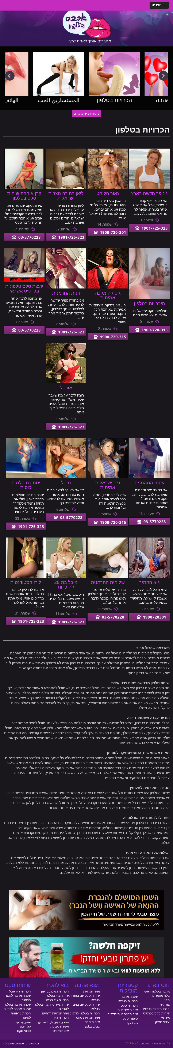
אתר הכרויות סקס (88, 1018)
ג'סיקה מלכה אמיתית (107, 295)
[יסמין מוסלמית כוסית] (26, 477)
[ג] (149, 188)
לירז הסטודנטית (25, 582)
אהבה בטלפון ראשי (157, 991)
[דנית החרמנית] (66, 287)
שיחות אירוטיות (128, 1010)
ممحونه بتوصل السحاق (53, 1022)
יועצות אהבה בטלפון (17, 1004)
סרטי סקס (24, 1031)
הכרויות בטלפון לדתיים (84, 1013)
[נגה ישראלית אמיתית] (108, 477)
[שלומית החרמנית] (108, 577)
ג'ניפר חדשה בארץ (149, 193)
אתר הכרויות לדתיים (55, 1013)
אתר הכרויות (91, 991)
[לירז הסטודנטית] (26, 577)
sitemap (25, 1026)
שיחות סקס (92, 1022)
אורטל (66, 388)
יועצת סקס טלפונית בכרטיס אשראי (24, 288)
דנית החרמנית (66, 293)
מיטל (66, 483)
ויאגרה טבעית (59, 1026)
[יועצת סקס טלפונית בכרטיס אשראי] (24, 281)
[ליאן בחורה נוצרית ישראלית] (66, 188)
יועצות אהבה (142, 100)
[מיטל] (66, 477)
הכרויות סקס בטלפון (156, 1009)
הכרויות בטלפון (86, 100)
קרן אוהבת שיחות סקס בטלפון (24, 196)
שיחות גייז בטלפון (57, 996)
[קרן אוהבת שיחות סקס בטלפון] (24, 188)
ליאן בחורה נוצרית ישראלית (66, 196)
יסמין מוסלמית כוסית (25, 485)
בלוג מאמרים (161, 996)
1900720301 (154, 617)
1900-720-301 (113, 232)
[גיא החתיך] (149, 577)
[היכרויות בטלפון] (149, 298)
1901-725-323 (155, 228)
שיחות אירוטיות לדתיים (122, 1014)
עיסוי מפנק (162, 1022)
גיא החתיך (149, 582)
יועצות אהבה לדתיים (17, 1009)
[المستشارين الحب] (31, 74)
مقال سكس (92, 1026)
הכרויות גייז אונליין (19, 991)
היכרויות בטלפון (149, 304)
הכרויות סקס (129, 1005)
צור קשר (164, 1004)
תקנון (166, 1000)
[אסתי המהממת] (149, 477)
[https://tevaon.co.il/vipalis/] (86, 976)
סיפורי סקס (130, 1019)
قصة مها (132, 1023)
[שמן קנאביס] (86, 929)
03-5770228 (29, 237)
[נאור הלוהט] (108, 188)
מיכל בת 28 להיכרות (66, 585)
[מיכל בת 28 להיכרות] (66, 577)
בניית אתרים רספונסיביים (25, 1043)
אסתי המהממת (149, 483)
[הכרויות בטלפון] (86, 74)
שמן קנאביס (61, 1031)
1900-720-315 (155, 330)
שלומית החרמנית (108, 582)
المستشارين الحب (30, 100)
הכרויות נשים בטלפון (55, 991)
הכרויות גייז (61, 1018)
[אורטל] (66, 382)
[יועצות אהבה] (142, 74)
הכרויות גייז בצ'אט (57, 1000)
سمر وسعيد (23, 1022)
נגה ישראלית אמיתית (107, 485)
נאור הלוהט (107, 193)
